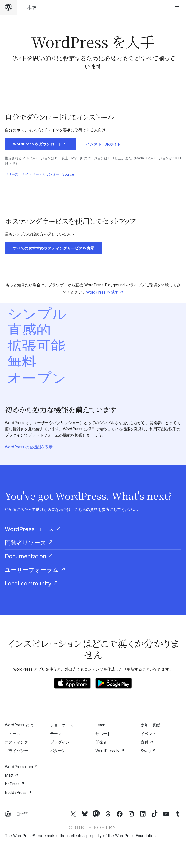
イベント (148, 733)
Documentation (29, 556)
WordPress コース (33, 529)
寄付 (147, 742)
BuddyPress (18, 792)
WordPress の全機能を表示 (29, 446)
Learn (100, 724)
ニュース (12, 733)
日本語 (22, 814)
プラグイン (60, 742)
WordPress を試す (104, 292)
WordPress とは (19, 724)
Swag (148, 750)
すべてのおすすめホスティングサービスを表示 (53, 248)
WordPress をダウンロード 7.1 (40, 144)
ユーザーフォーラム (35, 569)
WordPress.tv (109, 750)
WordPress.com (21, 766)
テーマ (56, 733)
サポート (103, 733)
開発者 (101, 742)
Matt (11, 775)
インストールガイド (103, 144)
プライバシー (16, 750)
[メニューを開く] (178, 7)
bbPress (14, 783)
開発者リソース (29, 542)
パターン (58, 750)
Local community (32, 583)
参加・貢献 (150, 724)
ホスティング (16, 742)
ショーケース (61, 724)
